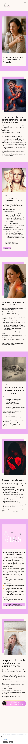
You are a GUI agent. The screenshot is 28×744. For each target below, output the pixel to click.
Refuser (10, 742)
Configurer (5, 739)
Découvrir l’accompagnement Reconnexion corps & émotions (14, 605)
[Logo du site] (7, 5)
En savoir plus (7, 248)
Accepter (5, 742)
